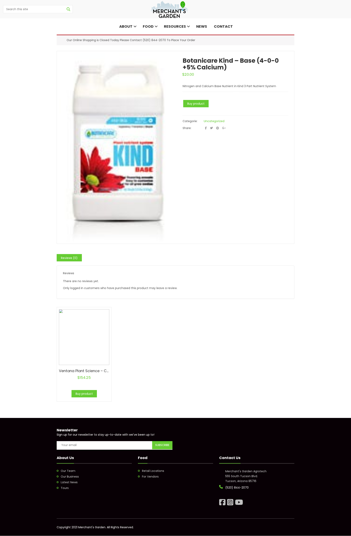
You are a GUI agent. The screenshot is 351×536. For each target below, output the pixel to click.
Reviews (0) (69, 258)
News (201, 26)
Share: (187, 128)
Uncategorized (214, 121)
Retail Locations (153, 471)
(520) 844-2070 (154, 40)
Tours (65, 488)
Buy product (196, 104)
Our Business (70, 477)
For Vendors (150, 477)
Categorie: (190, 121)
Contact (223, 26)
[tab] (69, 257)
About (125, 26)
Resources (175, 26)
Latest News (69, 482)
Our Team (68, 471)
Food (148, 26)
